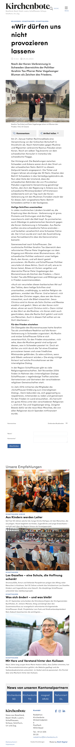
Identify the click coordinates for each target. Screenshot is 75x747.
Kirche (22, 514)
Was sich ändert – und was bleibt (29, 597)
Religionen (16, 21)
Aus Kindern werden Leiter (24, 517)
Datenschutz (11, 742)
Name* (10, 433)
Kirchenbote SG (14, 697)
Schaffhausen (28, 21)
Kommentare (22, 133)
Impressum (10, 744)
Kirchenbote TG (30, 697)
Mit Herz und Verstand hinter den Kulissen (35, 661)
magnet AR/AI (45, 697)
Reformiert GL (61, 697)
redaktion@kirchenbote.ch (45, 737)
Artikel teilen (50, 133)
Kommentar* (12, 438)
